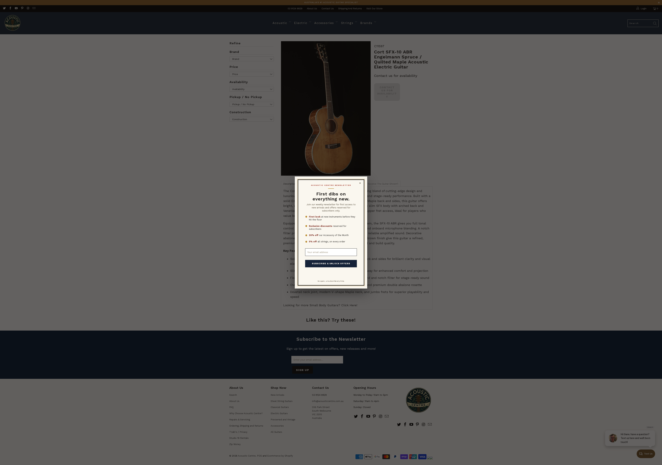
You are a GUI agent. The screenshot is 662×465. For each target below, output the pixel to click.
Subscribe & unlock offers (331, 263)
